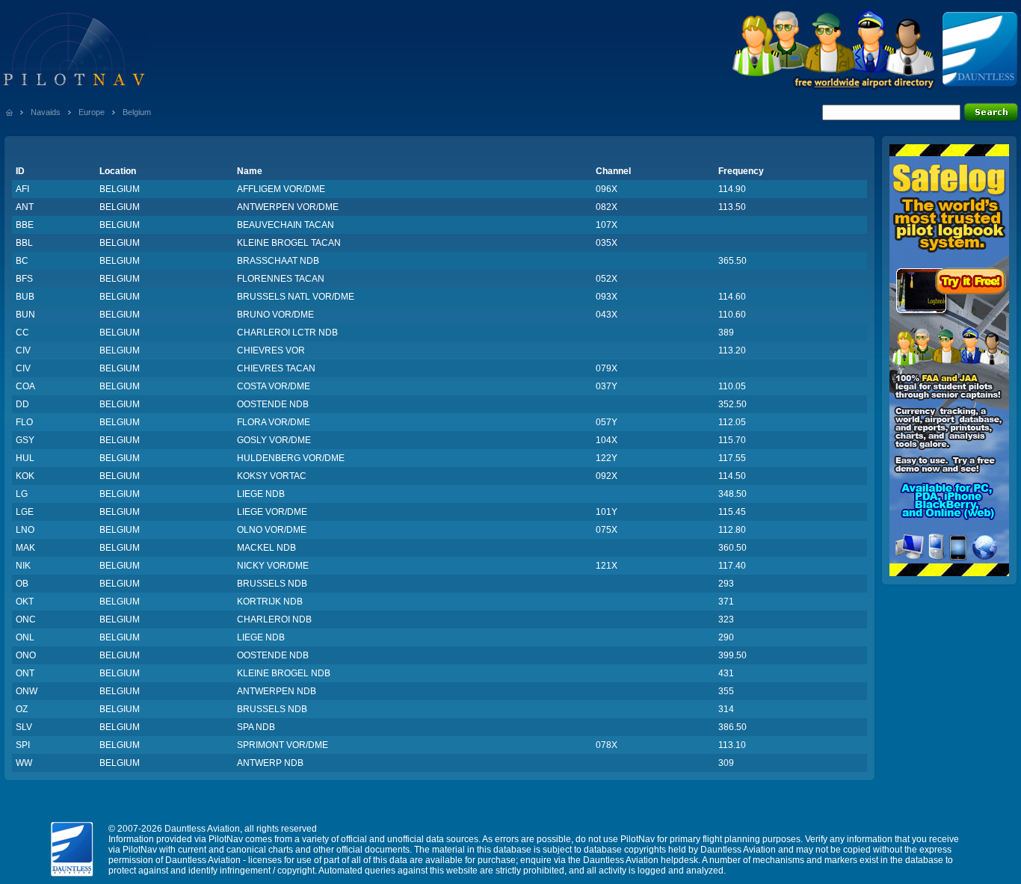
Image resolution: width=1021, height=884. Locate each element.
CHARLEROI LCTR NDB (287, 332)
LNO (25, 530)
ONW (26, 691)
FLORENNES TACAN (280, 278)
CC (22, 332)
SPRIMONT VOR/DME (282, 745)
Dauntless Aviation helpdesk (640, 860)
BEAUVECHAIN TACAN (285, 225)
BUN (25, 314)
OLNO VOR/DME (271, 530)
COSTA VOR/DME (273, 386)
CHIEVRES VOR (271, 350)
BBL (24, 243)
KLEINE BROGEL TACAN (289, 243)
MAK (25, 548)
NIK (23, 565)
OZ (22, 709)
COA (25, 386)
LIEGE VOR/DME (272, 512)
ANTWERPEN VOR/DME (288, 207)
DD (22, 404)
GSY (25, 440)
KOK (25, 476)
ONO (26, 655)
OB (22, 583)
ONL (25, 637)
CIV (23, 350)
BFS (24, 278)
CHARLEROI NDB (274, 619)
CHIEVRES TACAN (276, 368)
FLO (24, 422)
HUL (25, 458)
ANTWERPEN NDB (276, 691)
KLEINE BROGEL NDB (283, 673)
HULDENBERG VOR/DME (291, 458)
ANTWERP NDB (270, 763)
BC (22, 261)
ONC (26, 619)
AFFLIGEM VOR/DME (281, 189)
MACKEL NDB (266, 548)
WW (24, 763)
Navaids (46, 112)
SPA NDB (256, 727)
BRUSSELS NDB (272, 583)
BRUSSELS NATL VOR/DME (295, 296)
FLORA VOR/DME (273, 422)
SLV (24, 727)
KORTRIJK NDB (270, 601)
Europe (91, 112)
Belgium (137, 112)
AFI (22, 189)
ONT (25, 673)
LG (22, 494)
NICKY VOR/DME (273, 565)
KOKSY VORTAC (271, 476)
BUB (25, 296)
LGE (25, 512)
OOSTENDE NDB (273, 404)
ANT (25, 207)
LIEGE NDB (261, 494)
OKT (25, 601)
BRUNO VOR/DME (275, 314)
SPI (23, 745)
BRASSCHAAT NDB (278, 261)
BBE (25, 225)
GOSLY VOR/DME (274, 440)
